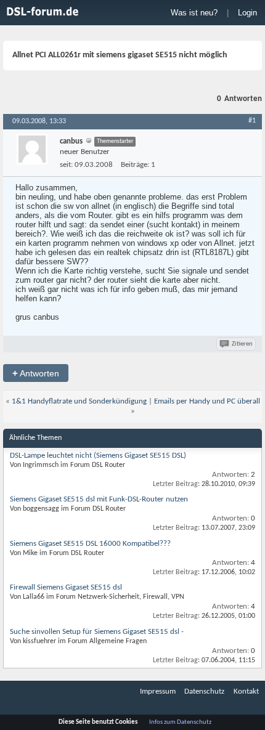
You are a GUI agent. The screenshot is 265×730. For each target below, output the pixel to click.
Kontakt (246, 691)
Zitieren (242, 344)
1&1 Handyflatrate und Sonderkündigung (79, 401)
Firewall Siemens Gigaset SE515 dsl (66, 587)
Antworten (35, 373)
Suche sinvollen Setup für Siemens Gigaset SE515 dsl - (97, 632)
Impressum (158, 691)
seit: (66, 165)
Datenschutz (204, 691)
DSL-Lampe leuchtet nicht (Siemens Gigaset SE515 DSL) (98, 456)
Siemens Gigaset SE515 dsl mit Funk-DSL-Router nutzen (99, 499)
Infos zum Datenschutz (180, 722)
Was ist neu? (194, 12)
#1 (252, 120)
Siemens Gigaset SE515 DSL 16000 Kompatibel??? (90, 544)
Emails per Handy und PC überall (207, 401)
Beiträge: (135, 165)
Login (247, 12)
